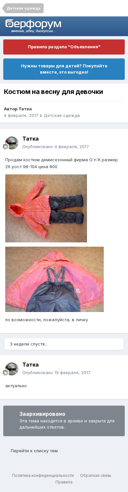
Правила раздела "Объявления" (64, 46)
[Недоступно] (46, 208)
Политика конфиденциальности (43, 475)
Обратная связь (95, 475)
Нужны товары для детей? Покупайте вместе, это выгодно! (64, 69)
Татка (25, 108)
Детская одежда (62, 115)
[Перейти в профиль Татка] (11, 142)
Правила (64, 482)
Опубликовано (55, 146)
